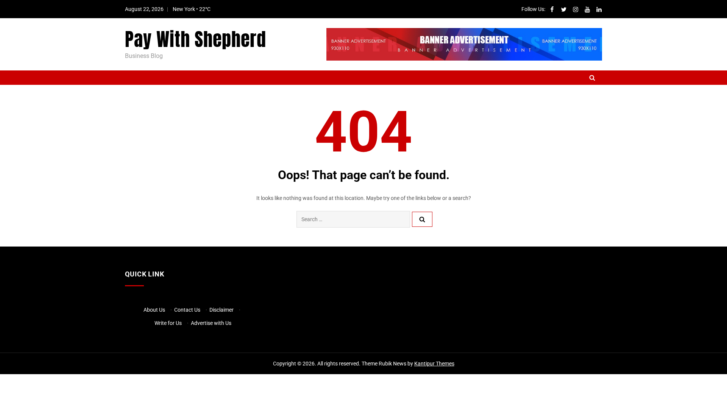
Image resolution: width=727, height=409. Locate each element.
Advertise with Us (211, 323)
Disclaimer (221, 310)
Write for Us (168, 323)
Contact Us (187, 310)
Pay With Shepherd (195, 39)
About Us (154, 310)
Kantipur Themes (434, 364)
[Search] (422, 219)
